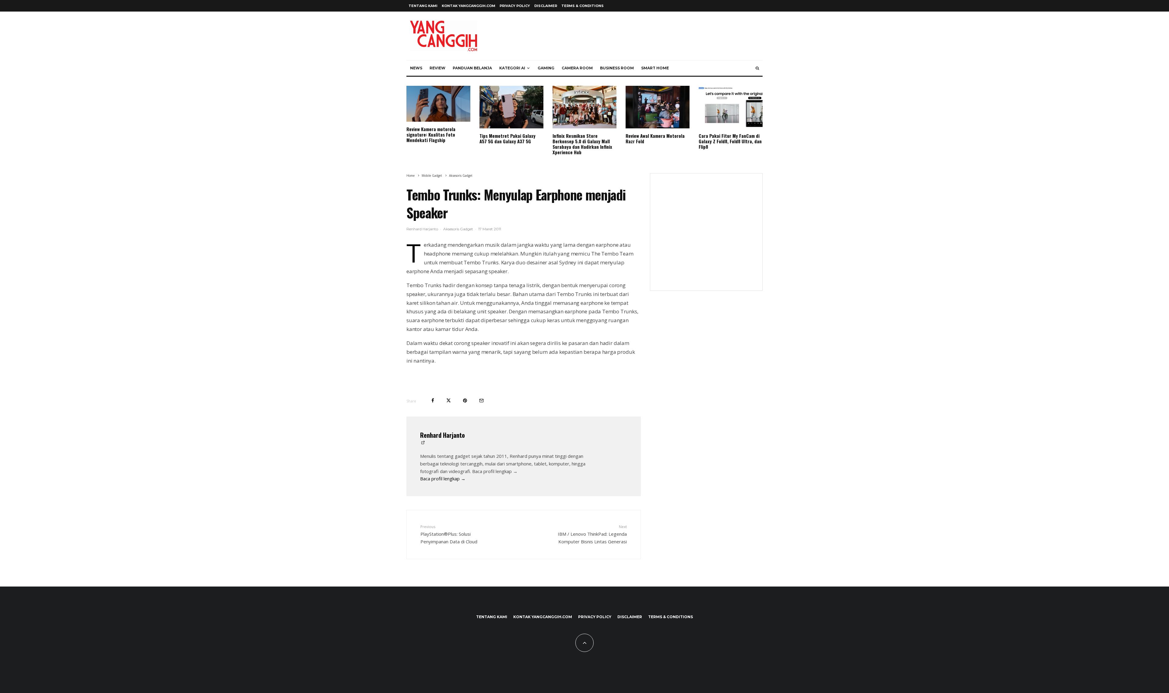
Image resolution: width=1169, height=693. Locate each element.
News (416, 68)
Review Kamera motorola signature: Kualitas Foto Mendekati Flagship (430, 134)
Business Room (617, 68)
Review (437, 68)
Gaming (546, 68)
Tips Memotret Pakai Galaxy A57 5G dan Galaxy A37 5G (507, 138)
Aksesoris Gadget (458, 229)
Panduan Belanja (472, 68)
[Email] (481, 400)
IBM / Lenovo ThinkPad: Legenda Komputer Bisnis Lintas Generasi (592, 534)
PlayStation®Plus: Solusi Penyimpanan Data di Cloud (448, 534)
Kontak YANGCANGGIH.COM (468, 6)
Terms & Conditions (582, 6)
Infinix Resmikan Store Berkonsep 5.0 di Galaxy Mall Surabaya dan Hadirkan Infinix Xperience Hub (582, 144)
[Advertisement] (706, 236)
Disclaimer (545, 6)
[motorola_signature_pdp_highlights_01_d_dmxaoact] (438, 104)
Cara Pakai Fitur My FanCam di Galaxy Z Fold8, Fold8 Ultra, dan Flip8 (730, 141)
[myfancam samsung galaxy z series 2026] (731, 107)
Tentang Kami (423, 6)
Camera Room (577, 68)
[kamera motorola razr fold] (658, 107)
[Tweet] (448, 400)
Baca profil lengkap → (442, 478)
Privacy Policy (515, 6)
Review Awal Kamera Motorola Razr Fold (655, 138)
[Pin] (465, 400)
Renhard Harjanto (422, 229)
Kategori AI (512, 68)
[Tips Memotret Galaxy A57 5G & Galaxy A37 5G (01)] (511, 107)
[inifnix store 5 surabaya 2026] (584, 107)
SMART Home (655, 68)
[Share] (432, 400)
